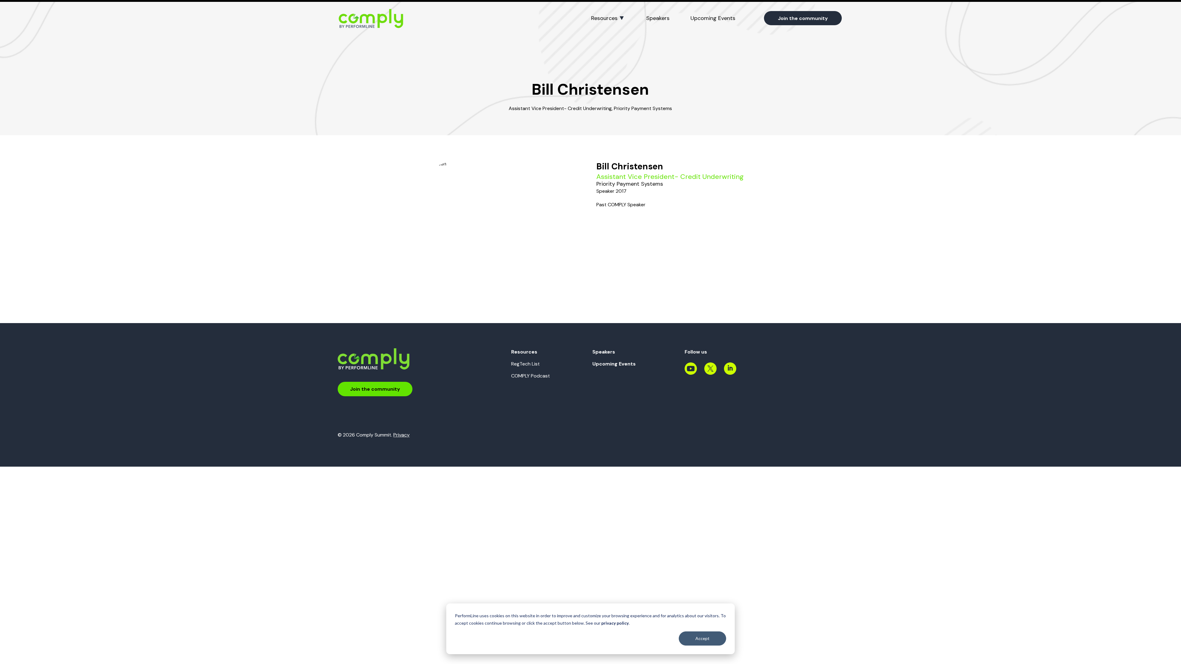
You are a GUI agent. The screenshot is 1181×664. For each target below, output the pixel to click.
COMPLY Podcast (530, 376)
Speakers (658, 18)
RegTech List (525, 364)
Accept (702, 638)
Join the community (803, 18)
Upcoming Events (712, 18)
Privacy (401, 435)
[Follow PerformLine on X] (710, 372)
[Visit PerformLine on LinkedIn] (730, 372)
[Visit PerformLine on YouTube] (691, 372)
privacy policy (615, 623)
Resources (604, 18)
